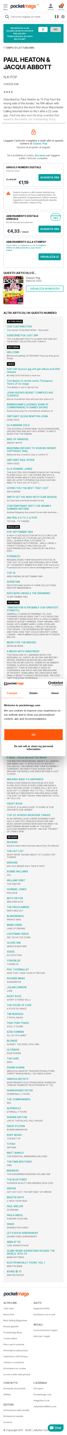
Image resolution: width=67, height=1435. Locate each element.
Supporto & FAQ (41, 1308)
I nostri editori (10, 1338)
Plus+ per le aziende (13, 1344)
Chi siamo (38, 1388)
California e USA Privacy (15, 1356)
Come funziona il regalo (46, 1330)
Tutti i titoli (8, 1308)
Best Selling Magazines (15, 1320)
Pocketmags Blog (12, 1332)
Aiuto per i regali (42, 1336)
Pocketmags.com (42, 1394)
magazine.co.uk (41, 1400)
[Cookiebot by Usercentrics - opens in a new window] (48, 683)
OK (34, 734)
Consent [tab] (12, 693)
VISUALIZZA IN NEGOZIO (44, 288)
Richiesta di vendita (13, 1416)
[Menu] (5, 6)
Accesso (40, 155)
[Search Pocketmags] (7, 17)
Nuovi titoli (8, 1314)
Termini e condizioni (13, 1362)
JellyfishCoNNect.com (45, 1406)
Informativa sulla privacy (15, 1350)
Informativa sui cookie (14, 1368)
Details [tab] (33, 693)
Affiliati (6, 1394)
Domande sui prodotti (14, 1388)
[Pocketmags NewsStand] (22, 6)
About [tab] (55, 693)
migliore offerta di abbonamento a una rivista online (26, 247)
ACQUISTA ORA (49, 177)
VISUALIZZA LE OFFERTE (49, 257)
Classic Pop (40, 143)
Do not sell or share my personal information (33, 748)
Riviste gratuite (11, 1326)
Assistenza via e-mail (44, 1314)
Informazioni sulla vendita (16, 1410)
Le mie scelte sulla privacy (16, 1374)
